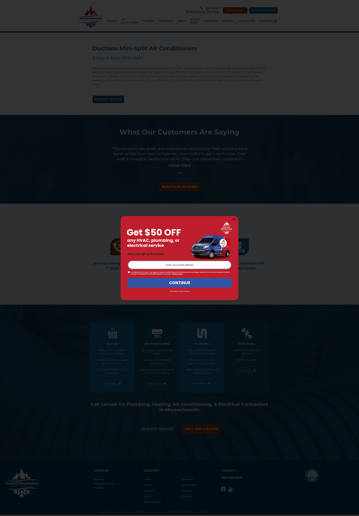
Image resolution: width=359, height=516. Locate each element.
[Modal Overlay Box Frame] (179, 258)
